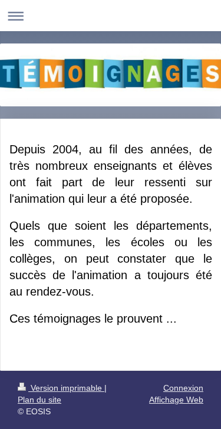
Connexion (183, 388)
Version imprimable (66, 388)
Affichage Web (176, 399)
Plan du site (39, 399)
